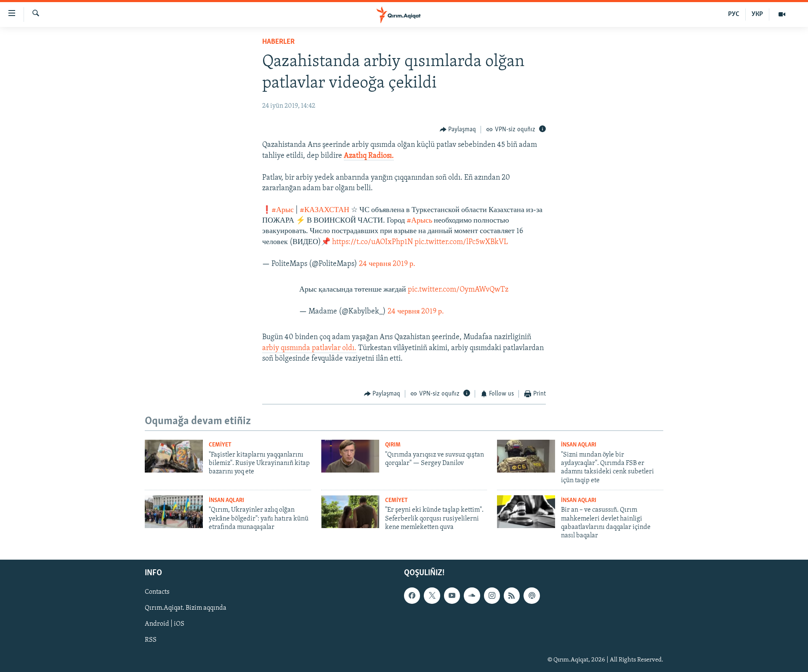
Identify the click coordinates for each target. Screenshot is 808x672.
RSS (151, 640)
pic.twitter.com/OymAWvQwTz (458, 290)
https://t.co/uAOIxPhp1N (372, 242)
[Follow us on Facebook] (412, 595)
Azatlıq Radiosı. (369, 156)
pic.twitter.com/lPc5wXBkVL (461, 242)
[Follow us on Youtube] (452, 595)
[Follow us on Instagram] (492, 595)
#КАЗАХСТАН (324, 210)
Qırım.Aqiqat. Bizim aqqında (185, 608)
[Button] (458, 129)
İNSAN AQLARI (578, 445)
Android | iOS (164, 624)
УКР (757, 14)
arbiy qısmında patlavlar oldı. (309, 348)
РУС (733, 14)
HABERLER (278, 42)
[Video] (782, 14)
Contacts (157, 592)
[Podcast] (532, 595)
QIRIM (393, 445)
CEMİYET (220, 445)
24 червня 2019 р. (387, 264)
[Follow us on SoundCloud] (472, 595)
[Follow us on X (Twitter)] (432, 595)
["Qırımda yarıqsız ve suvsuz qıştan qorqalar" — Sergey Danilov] (350, 456)
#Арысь (419, 221)
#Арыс (282, 210)
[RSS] (512, 595)
